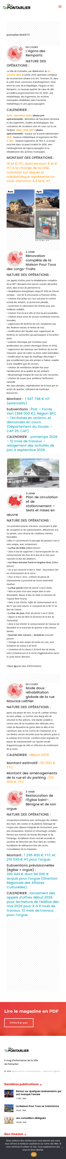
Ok (33, 1154)
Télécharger (18, 1022)
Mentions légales (52, 1071)
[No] (62, 1147)
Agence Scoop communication (26, 1071)
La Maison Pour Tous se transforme (37, 1106)
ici (15, 666)
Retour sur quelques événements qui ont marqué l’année (38, 1093)
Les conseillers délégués (31, 1118)
